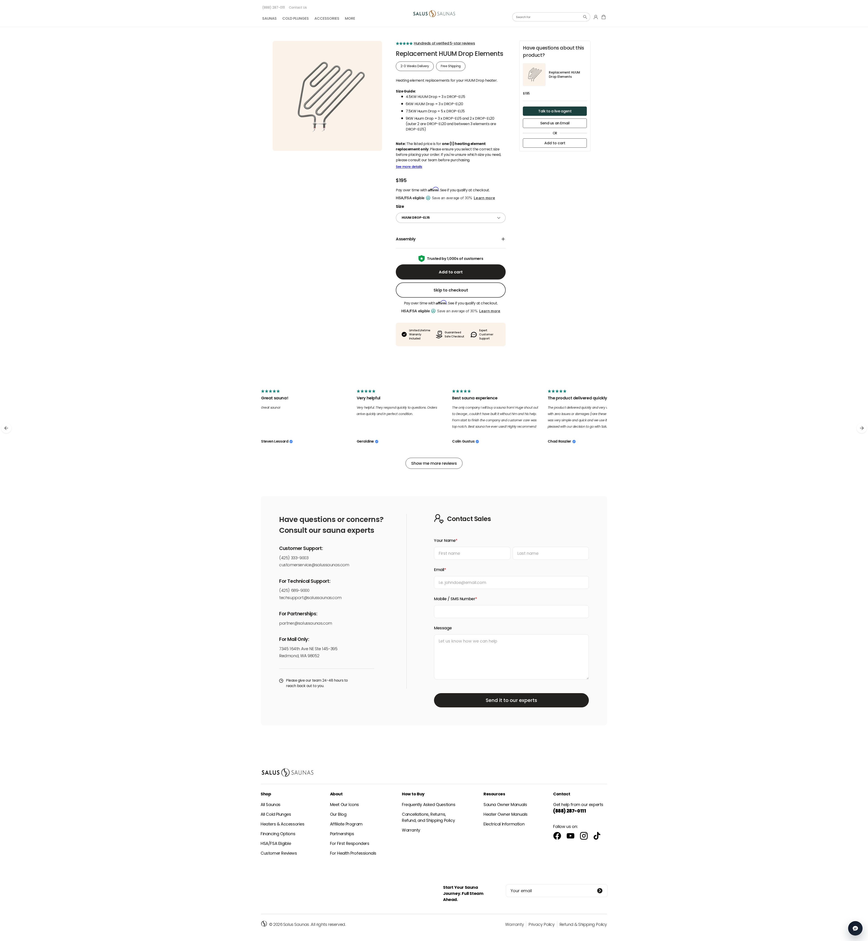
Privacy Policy (541, 924)
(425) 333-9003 (293, 558)
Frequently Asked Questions (428, 804)
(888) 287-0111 (273, 7)
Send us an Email (555, 123)
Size (400, 206)
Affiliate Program (346, 824)
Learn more (484, 198)
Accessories (326, 18)
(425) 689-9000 (294, 590)
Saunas (269, 18)
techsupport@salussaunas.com (310, 597)
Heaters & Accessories (282, 824)
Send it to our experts (511, 700)
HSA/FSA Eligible (276, 843)
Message (443, 628)
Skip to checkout (451, 290)
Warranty (411, 830)
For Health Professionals (353, 853)
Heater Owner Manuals (506, 814)
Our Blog (338, 814)
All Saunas (271, 804)
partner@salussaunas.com (305, 623)
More (350, 18)
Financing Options (278, 834)
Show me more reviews (434, 463)
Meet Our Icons (344, 804)
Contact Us (298, 7)
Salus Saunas (296, 924)
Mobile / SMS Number (454, 599)
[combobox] (551, 16)
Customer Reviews (279, 853)
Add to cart (451, 272)
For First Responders (349, 843)
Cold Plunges (295, 18)
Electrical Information (504, 824)
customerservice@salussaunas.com (314, 565)
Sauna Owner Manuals (505, 804)
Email (439, 569)
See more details (409, 166)
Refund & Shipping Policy (583, 924)
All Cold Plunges (276, 814)
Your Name (444, 540)
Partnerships (342, 834)
